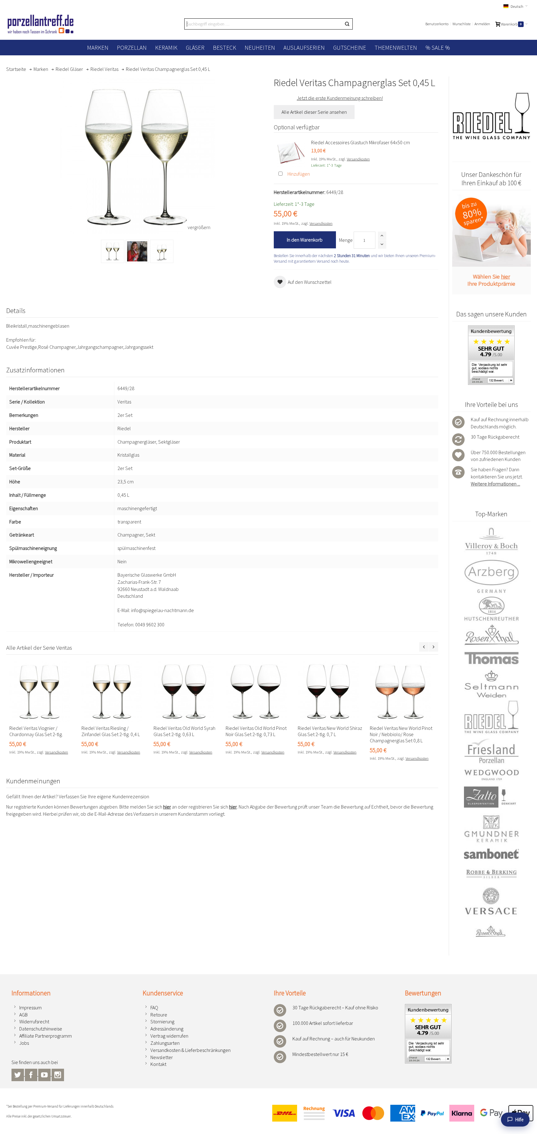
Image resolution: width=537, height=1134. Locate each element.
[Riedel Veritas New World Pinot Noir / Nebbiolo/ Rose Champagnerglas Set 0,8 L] (403, 691)
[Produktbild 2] (137, 251)
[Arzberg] (491, 576)
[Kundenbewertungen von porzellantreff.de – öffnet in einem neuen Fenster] (428, 1007)
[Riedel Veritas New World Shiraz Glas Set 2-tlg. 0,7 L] (331, 691)
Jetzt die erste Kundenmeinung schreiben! (340, 98)
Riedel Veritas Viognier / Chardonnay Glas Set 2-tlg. (36, 731)
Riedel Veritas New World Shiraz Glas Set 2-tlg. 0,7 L (330, 731)
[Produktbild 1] (112, 251)
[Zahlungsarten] (400, 1113)
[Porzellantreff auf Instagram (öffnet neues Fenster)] (58, 1074)
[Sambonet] (491, 853)
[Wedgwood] (491, 774)
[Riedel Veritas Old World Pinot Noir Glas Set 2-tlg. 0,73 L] (258, 691)
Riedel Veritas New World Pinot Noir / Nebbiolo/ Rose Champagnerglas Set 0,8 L (401, 734)
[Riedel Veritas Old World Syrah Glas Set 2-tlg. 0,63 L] (186, 691)
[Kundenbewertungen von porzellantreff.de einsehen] (491, 329)
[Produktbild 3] (161, 251)
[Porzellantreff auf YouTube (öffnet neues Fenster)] (45, 1074)
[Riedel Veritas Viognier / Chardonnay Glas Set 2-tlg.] (42, 691)
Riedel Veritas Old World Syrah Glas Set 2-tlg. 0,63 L (184, 731)
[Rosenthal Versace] (491, 912)
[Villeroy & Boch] (491, 541)
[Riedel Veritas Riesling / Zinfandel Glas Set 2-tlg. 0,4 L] (114, 691)
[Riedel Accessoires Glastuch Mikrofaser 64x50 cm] (291, 153)
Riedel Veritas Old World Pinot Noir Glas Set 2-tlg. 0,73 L (256, 731)
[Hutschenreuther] (491, 608)
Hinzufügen (298, 174)
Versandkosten (358, 158)
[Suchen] (347, 24)
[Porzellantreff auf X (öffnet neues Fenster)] (18, 1074)
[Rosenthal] (491, 634)
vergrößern (199, 227)
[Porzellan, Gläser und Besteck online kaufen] (40, 24)
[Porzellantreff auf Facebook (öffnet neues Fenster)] (31, 1074)
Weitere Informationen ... (495, 484)
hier (167, 807)
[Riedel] (491, 717)
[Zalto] (491, 797)
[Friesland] (491, 750)
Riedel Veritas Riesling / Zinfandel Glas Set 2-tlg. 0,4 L (110, 731)
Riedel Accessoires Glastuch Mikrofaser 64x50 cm (360, 142)
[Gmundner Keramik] (491, 828)
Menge (346, 240)
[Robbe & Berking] (491, 874)
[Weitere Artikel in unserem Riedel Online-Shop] (491, 116)
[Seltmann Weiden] (491, 684)
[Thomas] (491, 658)
